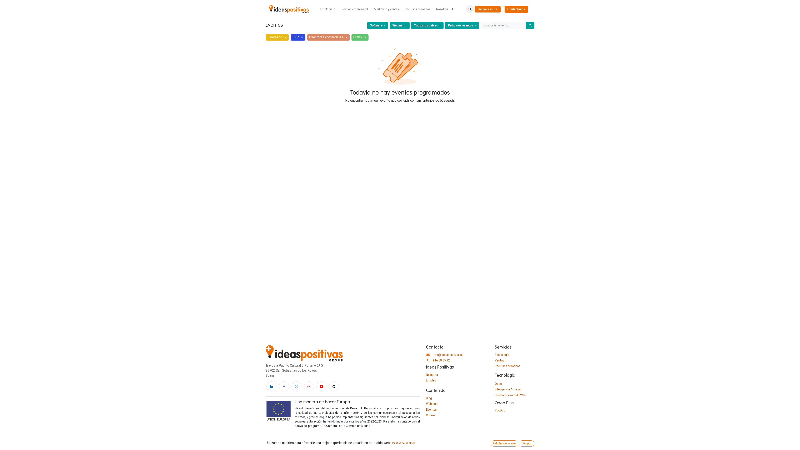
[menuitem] (326, 9)
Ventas (499, 360)
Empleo (431, 380)
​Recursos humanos (507, 366)
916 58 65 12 (441, 360)
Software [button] (376, 25)
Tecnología (502, 354)
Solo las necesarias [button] (504, 443)
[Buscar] (530, 25)
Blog (429, 398)
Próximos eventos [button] (461, 25)
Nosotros (432, 374)
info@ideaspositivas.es (448, 354)
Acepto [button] (526, 443)
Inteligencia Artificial (508, 389)
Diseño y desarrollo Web (510, 395)
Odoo (498, 383)
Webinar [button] (398, 25)
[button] (470, 9)
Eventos (431, 409)
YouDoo (500, 410)
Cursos (430, 415)
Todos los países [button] (426, 25)
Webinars (432, 403)
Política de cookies (403, 443)
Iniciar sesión (487, 9)
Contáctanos (516, 9)
